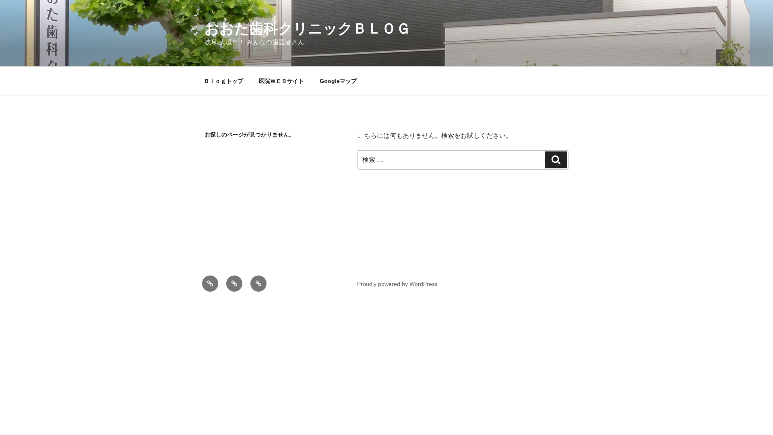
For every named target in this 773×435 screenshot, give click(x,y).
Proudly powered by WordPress (397, 284)
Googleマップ (338, 81)
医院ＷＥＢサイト (281, 81)
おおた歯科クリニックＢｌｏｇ (308, 28)
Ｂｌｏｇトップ (223, 81)
